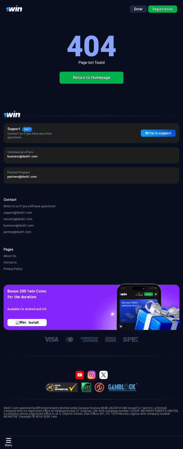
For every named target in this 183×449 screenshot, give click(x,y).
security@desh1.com (18, 219)
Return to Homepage (91, 77)
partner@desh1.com (17, 232)
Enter (138, 9)
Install (34, 322)
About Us (10, 256)
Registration (162, 9)
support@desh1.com (18, 212)
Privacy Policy (13, 268)
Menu (8, 445)
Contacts (10, 262)
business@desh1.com (19, 225)
